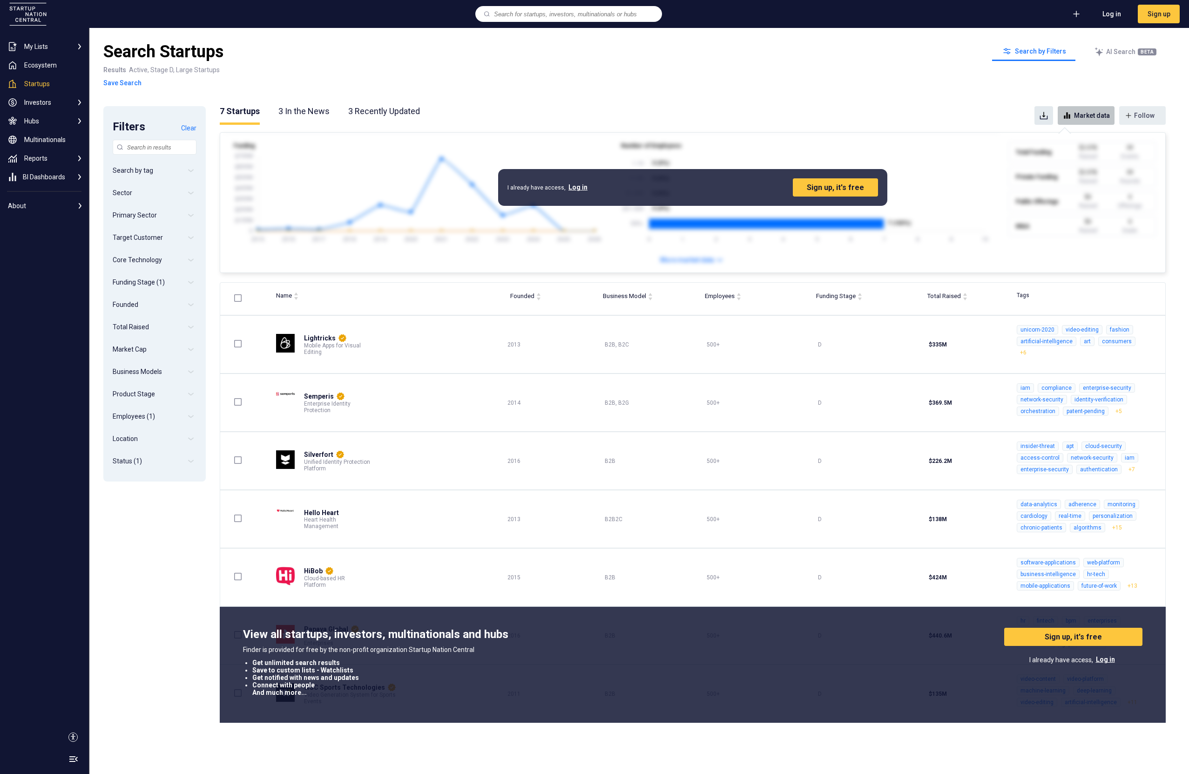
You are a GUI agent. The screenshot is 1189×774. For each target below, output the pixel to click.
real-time (1070, 516)
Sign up (1159, 14)
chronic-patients (1041, 527)
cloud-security (1103, 446)
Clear (188, 128)
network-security (1041, 399)
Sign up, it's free (835, 187)
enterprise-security (1107, 388)
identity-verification (1098, 399)
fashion (1119, 329)
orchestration (1037, 411)
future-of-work (1099, 586)
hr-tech (1096, 574)
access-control (1040, 458)
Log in (1111, 14)
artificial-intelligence (1046, 341)
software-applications (1048, 562)
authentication (1099, 469)
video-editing (1082, 329)
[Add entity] (1076, 14)
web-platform (1103, 562)
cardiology (1033, 516)
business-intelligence (1048, 574)
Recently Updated (384, 111)
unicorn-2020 (1037, 329)
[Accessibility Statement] (73, 737)
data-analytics (1038, 504)
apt (1070, 446)
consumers (1117, 341)
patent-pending (1086, 411)
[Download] (1043, 115)
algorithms (1087, 527)
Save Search (122, 83)
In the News (304, 111)
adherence (1082, 504)
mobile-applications (1045, 586)
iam (1025, 388)
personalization (1113, 516)
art (1087, 341)
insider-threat (1037, 446)
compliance (1056, 388)
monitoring (1121, 504)
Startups (240, 111)
